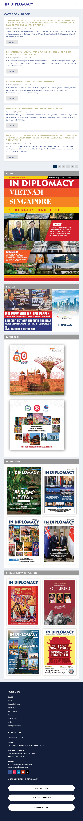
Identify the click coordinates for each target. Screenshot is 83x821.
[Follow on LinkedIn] (18, 772)
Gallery (11, 722)
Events (11, 715)
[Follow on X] (27, 772)
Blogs (25, 28)
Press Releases (14, 704)
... (67, 166)
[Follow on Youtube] (23, 772)
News (10, 700)
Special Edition (13, 718)
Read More (12, 42)
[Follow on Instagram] (14, 772)
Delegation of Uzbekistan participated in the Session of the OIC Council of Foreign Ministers (38, 53)
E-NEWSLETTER (41, 807)
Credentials (12, 711)
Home (10, 697)
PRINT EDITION (41, 788)
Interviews (12, 708)
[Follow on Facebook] (10, 772)
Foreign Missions (14, 725)
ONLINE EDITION (41, 798)
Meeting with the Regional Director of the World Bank (34, 108)
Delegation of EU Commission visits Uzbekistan (30, 81)
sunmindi (11, 28)
